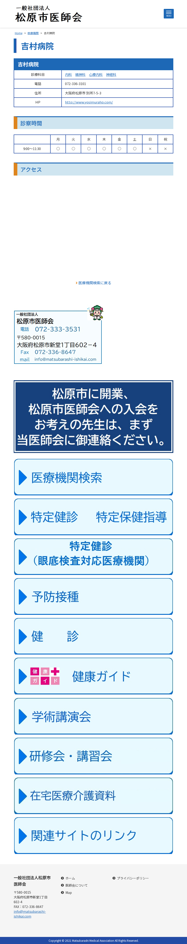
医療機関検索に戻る (94, 282)
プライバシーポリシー (133, 878)
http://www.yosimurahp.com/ (89, 102)
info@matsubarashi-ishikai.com (30, 913)
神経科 (111, 74)
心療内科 (96, 74)
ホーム (70, 878)
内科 (68, 74)
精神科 (80, 74)
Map (68, 892)
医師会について (76, 885)
